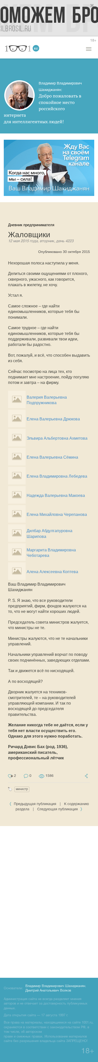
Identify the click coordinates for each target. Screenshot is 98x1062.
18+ (93, 40)
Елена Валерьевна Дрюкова (53, 419)
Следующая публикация (58, 809)
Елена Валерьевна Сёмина (52, 457)
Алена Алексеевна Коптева (52, 572)
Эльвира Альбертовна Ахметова (57, 438)
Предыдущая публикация (35, 804)
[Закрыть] (92, 5)
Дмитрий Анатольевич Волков (48, 990)
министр (22, 789)
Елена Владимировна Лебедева (57, 476)
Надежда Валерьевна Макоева (56, 495)
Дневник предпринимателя (31, 225)
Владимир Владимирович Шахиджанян (55, 986)
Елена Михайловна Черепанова (57, 514)
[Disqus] (49, 901)
